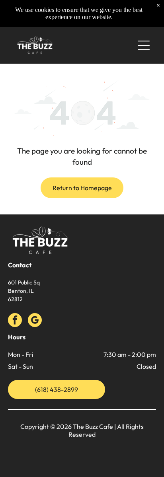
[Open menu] (144, 45)
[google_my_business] (35, 321)
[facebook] (15, 321)
